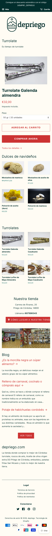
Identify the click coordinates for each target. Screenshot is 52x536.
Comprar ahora (26, 138)
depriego (31, 518)
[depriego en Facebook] (23, 510)
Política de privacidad (26, 493)
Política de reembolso (26, 497)
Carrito (47, 9)
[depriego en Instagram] (34, 510)
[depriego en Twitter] (18, 510)
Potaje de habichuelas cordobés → (24, 409)
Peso (4, 113)
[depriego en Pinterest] (28, 510)
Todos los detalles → (12, 148)
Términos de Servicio (26, 490)
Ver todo (26, 435)
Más (7, 9)
